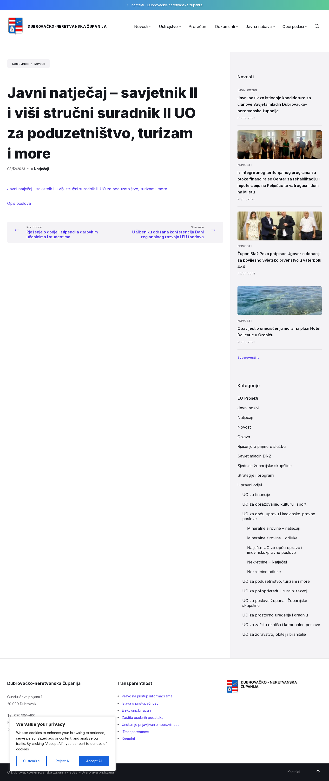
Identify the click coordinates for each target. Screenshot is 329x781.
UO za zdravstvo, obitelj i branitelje (274, 634)
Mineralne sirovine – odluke (272, 538)
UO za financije (256, 494)
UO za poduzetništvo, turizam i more (276, 581)
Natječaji (41, 169)
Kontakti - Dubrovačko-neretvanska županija (167, 5)
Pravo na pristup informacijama (147, 696)
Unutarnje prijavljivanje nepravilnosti (150, 724)
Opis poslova (19, 203)
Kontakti (128, 738)
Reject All (63, 761)
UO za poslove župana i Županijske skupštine (274, 603)
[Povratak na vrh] (318, 771)
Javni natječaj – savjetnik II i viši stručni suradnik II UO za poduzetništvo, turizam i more (87, 188)
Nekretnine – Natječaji (267, 562)
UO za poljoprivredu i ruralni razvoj (274, 591)
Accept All (94, 761)
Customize (31, 761)
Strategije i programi (255, 475)
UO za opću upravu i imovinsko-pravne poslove (278, 516)
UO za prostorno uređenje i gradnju (275, 615)
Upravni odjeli (250, 485)
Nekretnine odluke (264, 571)
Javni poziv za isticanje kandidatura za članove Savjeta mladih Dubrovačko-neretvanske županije (274, 104)
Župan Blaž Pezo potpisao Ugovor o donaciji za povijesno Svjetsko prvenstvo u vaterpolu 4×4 (279, 260)
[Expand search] (317, 26)
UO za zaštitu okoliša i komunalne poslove (281, 624)
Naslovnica (20, 64)
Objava (243, 436)
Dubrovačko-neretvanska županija (67, 26)
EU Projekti (247, 398)
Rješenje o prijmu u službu (261, 446)
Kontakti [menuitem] (294, 772)
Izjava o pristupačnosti (140, 703)
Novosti (39, 64)
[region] (63, 743)
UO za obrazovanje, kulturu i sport (274, 504)
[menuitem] (141, 26)
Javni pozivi (247, 90)
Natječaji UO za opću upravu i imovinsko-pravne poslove (274, 550)
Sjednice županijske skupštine (264, 465)
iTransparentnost (135, 731)
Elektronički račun (136, 710)
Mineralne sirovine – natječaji (273, 528)
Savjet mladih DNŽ (254, 456)
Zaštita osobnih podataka (142, 717)
